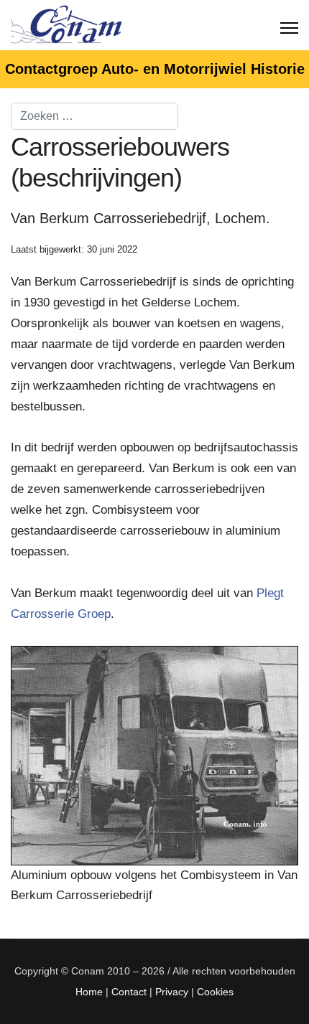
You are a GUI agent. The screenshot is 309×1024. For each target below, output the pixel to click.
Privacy (171, 991)
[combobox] (94, 116)
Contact (129, 991)
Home (89, 991)
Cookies (215, 991)
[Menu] (289, 25)
